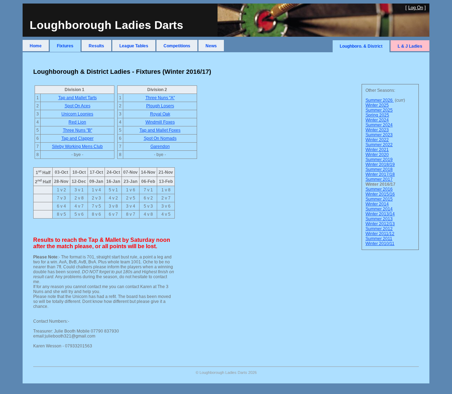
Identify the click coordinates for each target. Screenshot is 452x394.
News (211, 45)
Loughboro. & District (361, 46)
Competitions (176, 45)
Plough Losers (160, 105)
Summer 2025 (379, 110)
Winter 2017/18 (380, 174)
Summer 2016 (379, 189)
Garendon (160, 146)
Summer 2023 (379, 134)
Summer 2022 (379, 144)
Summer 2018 (379, 169)
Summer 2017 (379, 179)
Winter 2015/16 (380, 194)
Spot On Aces (77, 105)
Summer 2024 (379, 125)
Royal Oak (160, 114)
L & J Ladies (410, 46)
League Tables (133, 45)
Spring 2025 (377, 115)
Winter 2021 (377, 149)
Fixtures (65, 45)
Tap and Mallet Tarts (77, 97)
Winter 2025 (377, 105)
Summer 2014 (379, 209)
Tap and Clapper (77, 138)
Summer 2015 (379, 199)
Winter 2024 (377, 120)
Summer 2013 (379, 218)
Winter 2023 (377, 129)
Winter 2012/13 (380, 223)
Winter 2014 (377, 204)
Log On (415, 7)
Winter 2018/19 (380, 164)
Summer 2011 (378, 238)
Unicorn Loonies (77, 114)
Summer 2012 (379, 228)
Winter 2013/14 (380, 213)
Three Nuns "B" (77, 130)
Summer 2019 (379, 159)
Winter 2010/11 (379, 243)
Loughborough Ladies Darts (106, 25)
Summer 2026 (379, 100)
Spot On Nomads (160, 138)
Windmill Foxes (160, 122)
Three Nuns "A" (160, 97)
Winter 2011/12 (379, 233)
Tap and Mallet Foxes (159, 130)
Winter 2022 (377, 139)
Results (96, 45)
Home (36, 45)
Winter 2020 (377, 154)
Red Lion (77, 122)
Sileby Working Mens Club (77, 146)
